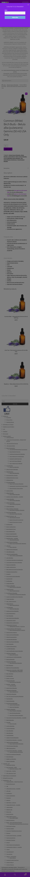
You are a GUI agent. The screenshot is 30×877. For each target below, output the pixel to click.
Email (6, 10)
